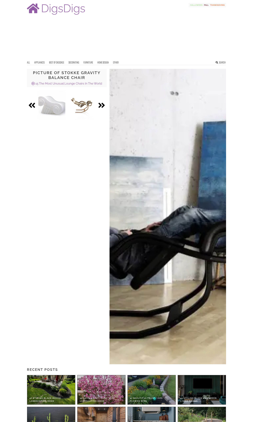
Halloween (196, 5)
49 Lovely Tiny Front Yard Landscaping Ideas (97, 399)
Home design (103, 62)
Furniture (88, 62)
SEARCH (222, 62)
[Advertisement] (126, 38)
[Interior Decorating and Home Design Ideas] (56, 15)
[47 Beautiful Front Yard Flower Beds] (152, 389)
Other (116, 62)
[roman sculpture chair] (52, 105)
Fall (206, 5)
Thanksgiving (217, 5)
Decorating (74, 62)
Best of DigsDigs (56, 62)
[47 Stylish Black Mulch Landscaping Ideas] (51, 389)
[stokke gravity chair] (82, 105)
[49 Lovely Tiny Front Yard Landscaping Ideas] (101, 389)
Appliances (39, 62)
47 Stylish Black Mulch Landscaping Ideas (45, 399)
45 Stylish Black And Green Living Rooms (198, 399)
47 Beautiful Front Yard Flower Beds (146, 399)
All (28, 62)
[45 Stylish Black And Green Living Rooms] (202, 389)
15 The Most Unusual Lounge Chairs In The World (68, 83)
